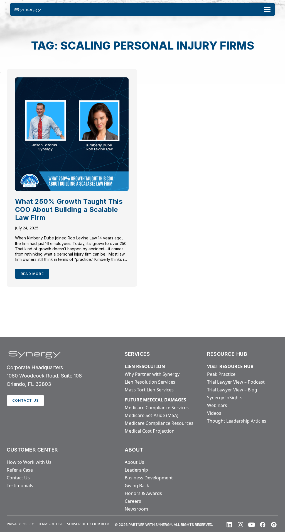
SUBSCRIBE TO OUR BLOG (88, 523)
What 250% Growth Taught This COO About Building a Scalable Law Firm (68, 209)
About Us (134, 462)
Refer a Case (20, 470)
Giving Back (137, 485)
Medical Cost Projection (150, 431)
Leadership (136, 470)
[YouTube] (251, 524)
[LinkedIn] (229, 524)
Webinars (217, 405)
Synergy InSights (224, 397)
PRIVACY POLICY (20, 523)
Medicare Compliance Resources (159, 423)
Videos (214, 413)
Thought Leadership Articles (236, 421)
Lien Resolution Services (150, 382)
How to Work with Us (29, 462)
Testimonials (20, 485)
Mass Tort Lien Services (149, 390)
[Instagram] (240, 524)
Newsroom (136, 509)
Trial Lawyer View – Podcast (236, 382)
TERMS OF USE (50, 523)
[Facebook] (262, 524)
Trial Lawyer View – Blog (232, 390)
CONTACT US (25, 400)
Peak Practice (221, 374)
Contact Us (18, 478)
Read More (32, 274)
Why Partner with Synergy (152, 374)
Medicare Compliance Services (157, 407)
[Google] (273, 524)
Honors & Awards (143, 493)
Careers (133, 501)
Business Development (149, 478)
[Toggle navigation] (267, 9)
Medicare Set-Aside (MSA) (151, 415)
